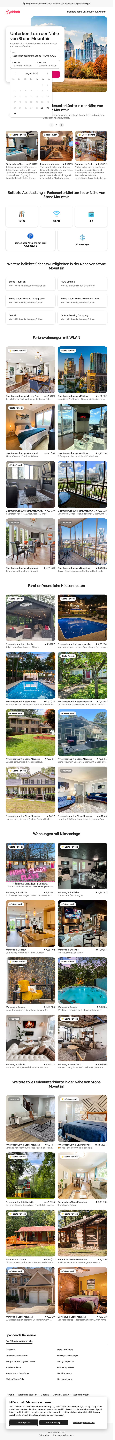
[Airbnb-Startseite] (13, 11)
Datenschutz (44, 1435)
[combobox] (35, 55)
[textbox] (22, 65)
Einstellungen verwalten (84, 1422)
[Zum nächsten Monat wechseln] (47, 73)
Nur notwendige (53, 1422)
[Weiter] (61, 125)
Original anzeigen (82, 3)
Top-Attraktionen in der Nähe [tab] (19, 1341)
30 (48, 108)
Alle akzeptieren (23, 1422)
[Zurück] (51, 125)
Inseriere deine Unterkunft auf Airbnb (86, 11)
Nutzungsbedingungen (63, 1435)
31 (15, 113)
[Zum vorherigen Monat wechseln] (15, 73)
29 (42, 108)
